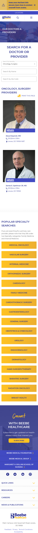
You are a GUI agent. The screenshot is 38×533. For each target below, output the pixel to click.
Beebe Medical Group (19, 459)
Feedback (7, 529)
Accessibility (18, 532)
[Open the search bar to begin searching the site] (18, 18)
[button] (34, 5)
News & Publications (12, 505)
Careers (5, 497)
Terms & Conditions (25, 529)
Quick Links (7, 483)
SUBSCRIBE (19, 441)
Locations (19, 13)
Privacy (15, 529)
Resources (7, 490)
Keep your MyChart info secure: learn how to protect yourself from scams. (20, 5)
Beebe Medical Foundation (19, 453)
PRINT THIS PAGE (28, 96)
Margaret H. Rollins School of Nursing (19, 466)
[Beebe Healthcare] (6, 20)
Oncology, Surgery (10, 64)
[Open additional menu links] (31, 18)
